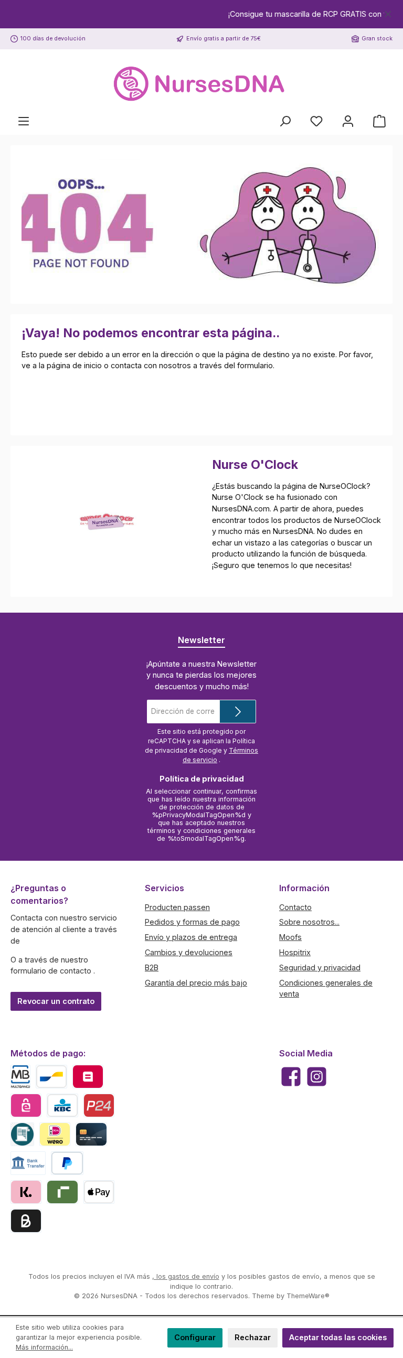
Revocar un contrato (55, 1001)
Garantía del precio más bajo (196, 982)
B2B (151, 967)
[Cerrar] (388, 12)
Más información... (44, 1347)
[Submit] (237, 711)
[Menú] (23, 121)
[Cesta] (379, 121)
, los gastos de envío (185, 1276)
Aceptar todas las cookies (338, 1337)
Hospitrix (295, 952)
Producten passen (177, 907)
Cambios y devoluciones (188, 952)
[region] (201, 14)
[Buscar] (285, 121)
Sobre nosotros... (309, 921)
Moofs (290, 937)
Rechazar (253, 1337)
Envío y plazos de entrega (191, 937)
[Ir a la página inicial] (201, 84)
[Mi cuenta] (348, 121)
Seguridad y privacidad (319, 967)
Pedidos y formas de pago (192, 921)
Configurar (195, 1337)
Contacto (295, 907)
